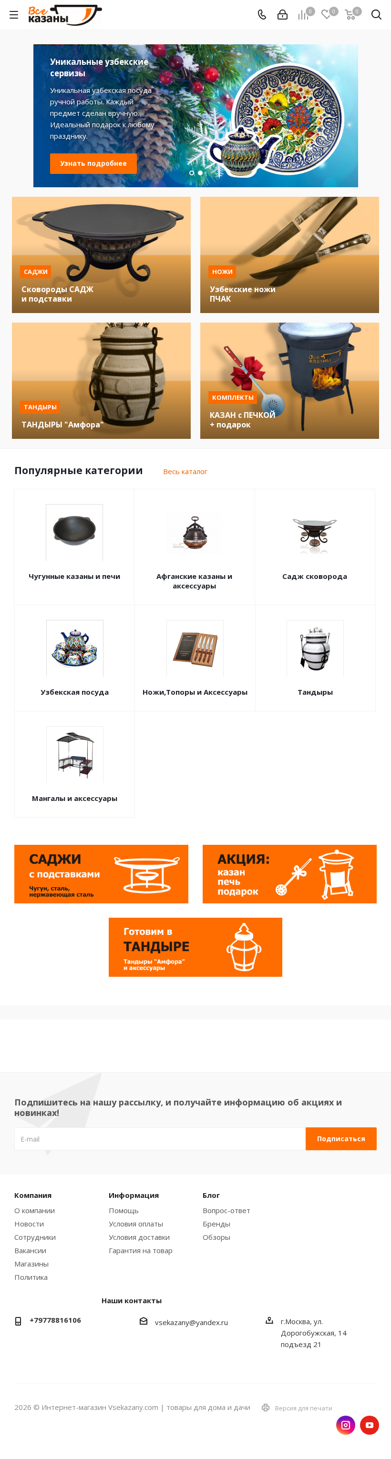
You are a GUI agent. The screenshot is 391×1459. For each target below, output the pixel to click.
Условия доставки (139, 1237)
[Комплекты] (289, 381)
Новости (29, 1223)
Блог (211, 1195)
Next (374, 116)
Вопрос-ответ (226, 1210)
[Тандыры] (101, 381)
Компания (32, 1195)
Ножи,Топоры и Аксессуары (195, 692)
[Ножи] (289, 255)
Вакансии (30, 1250)
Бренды (216, 1223)
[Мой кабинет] (283, 15)
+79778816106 (55, 1320)
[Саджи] (101, 255)
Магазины (31, 1263)
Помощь (124, 1210)
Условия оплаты (136, 1223)
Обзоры (216, 1237)
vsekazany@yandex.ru (191, 1322)
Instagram (345, 1425)
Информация (134, 1195)
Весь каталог (185, 471)
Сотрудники (35, 1237)
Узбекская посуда (75, 692)
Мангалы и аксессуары (74, 798)
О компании (34, 1210)
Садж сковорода (314, 576)
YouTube (369, 1425)
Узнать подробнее (93, 151)
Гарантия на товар (141, 1250)
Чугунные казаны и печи (74, 576)
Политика (31, 1277)
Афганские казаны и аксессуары (194, 580)
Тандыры (315, 692)
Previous (17, 116)
